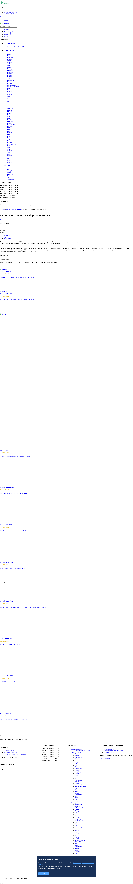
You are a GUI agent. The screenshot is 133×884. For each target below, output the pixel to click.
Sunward (9, 155)
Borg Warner (11, 57)
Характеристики (9, 237)
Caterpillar (10, 171)
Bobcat (9, 54)
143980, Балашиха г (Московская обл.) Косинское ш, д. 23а (15, 755)
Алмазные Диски (9, 43)
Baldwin (9, 110)
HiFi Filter (10, 126)
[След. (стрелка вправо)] (2, 883)
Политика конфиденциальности (113, 750)
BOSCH (9, 59)
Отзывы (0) (7, 238)
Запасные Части (9, 50)
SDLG (9, 93)
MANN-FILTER (12, 144)
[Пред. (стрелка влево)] (0, 883)
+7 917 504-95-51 (9, 14)
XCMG (9, 162)
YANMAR (10, 179)
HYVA (9, 137)
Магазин (6, 29)
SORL (9, 98)
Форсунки (7, 165)
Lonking (9, 83)
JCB (8, 78)
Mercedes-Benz (11, 85)
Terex (8, 100)
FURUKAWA (11, 124)
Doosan (9, 73)
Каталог (2, 25)
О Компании (7, 34)
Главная (2, 209)
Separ (8, 149)
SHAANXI (10, 95)
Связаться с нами (5, 208)
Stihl (8, 154)
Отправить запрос (5, 17)
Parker (9, 88)
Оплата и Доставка (9, 33)
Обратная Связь (8, 31)
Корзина (7, 20)
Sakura (9, 147)
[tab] (68, 235)
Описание (7, 235)
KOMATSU (10, 80)
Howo (9, 134)
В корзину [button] (6, 290)
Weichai (9, 160)
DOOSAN (10, 121)
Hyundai (9, 136)
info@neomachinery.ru (10, 12)
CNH (8, 65)
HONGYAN (11, 131)
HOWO (9, 77)
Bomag (9, 56)
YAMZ (9, 177)
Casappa (9, 62)
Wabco (9, 159)
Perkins (9, 90)
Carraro (9, 60)
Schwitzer (10, 91)
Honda (9, 129)
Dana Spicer (10, 69)
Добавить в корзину (66, 227)
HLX (8, 128)
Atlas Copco (10, 108)
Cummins (10, 67)
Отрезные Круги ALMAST (15, 47)
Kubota (9, 82)
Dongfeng (10, 72)
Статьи (6, 36)
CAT (8, 64)
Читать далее (7, 581)
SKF (8, 96)
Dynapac (9, 75)
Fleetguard (10, 123)
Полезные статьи (109, 749)
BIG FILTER (11, 111)
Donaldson (10, 70)
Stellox (9, 152)
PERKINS (10, 146)
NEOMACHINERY (13, 86)
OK (44, 874)
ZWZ (8, 101)
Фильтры (7, 105)
